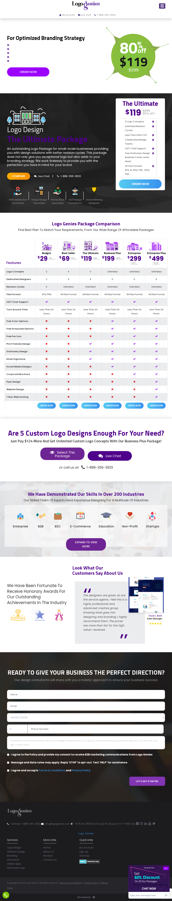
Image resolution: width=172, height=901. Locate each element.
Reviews (48, 855)
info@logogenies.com (57, 824)
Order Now (28, 72)
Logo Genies (86, 833)
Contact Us (50, 859)
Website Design (16, 851)
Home (46, 847)
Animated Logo (16, 868)
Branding (12, 855)
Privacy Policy (81, 770)
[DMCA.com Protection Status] (89, 861)
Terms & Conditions (52, 770)
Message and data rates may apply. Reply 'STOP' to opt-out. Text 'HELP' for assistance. (69, 762)
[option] (118, 605)
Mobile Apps (14, 863)
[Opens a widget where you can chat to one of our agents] (149, 882)
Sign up (83, 851)
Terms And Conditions (70, 882)
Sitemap (84, 855)
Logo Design (14, 847)
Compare (18, 176)
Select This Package (65, 454)
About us (48, 851)
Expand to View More (86, 544)
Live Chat (86, 15)
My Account (68, 15)
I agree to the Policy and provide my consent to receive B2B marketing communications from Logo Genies (82, 754)
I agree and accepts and (50, 770)
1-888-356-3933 (106, 15)
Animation (13, 859)
